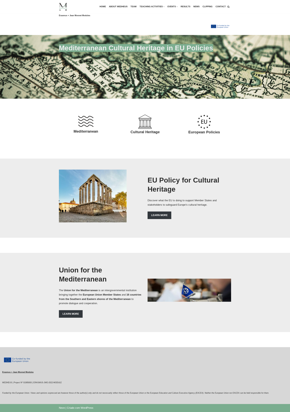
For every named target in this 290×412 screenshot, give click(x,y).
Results (185, 6)
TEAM (133, 6)
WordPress (87, 407)
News (196, 6)
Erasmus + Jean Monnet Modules (18, 372)
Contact (221, 6)
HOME (103, 6)
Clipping (208, 6)
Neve (62, 407)
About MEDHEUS (118, 6)
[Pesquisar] (228, 7)
